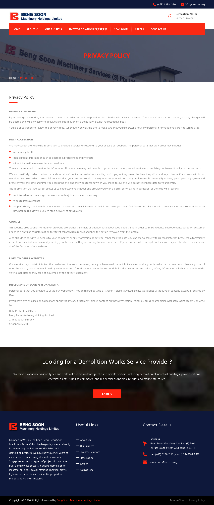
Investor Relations (90, 452)
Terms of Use (177, 500)
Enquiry (107, 393)
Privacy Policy (197, 500)
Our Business (53, 29)
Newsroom (121, 29)
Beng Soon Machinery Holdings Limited (79, 500)
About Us (32, 29)
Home (16, 29)
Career (139, 29)
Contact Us (158, 29)
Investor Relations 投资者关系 (88, 29)
